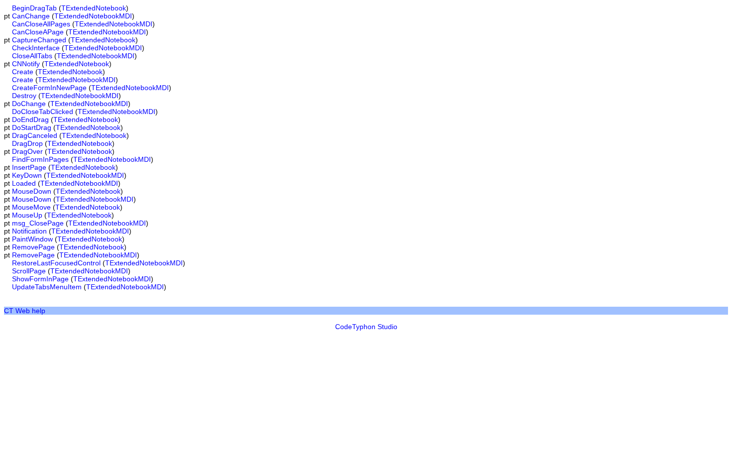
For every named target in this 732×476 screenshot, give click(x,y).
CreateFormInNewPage (49, 88)
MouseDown (31, 191)
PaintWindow (32, 239)
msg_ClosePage (38, 223)
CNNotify (26, 64)
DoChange (29, 104)
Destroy (24, 96)
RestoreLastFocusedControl (56, 263)
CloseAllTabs (32, 56)
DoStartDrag (31, 127)
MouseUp (27, 215)
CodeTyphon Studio (366, 327)
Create (22, 72)
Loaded (24, 183)
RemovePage (33, 247)
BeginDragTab (34, 8)
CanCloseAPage (38, 32)
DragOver (27, 151)
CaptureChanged (39, 40)
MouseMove (31, 207)
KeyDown (27, 175)
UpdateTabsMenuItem (47, 287)
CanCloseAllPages (41, 24)
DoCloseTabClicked (42, 112)
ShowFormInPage (40, 279)
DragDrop (27, 143)
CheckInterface (36, 48)
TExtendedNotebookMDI (93, 16)
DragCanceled (34, 135)
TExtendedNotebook (93, 8)
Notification (29, 231)
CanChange (31, 16)
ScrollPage (29, 271)
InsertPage (29, 167)
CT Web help (24, 311)
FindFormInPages (40, 159)
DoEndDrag (30, 119)
